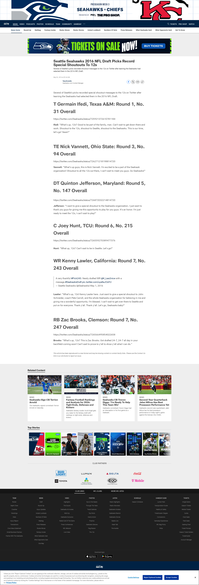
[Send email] (138, 83)
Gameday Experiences (161, 521)
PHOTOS (92, 498)
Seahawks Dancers (92, 524)
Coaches (14, 509)
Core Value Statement (14, 528)
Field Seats (186, 521)
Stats (14, 517)
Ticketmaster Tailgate (161, 513)
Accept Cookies (171, 577)
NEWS (41, 498)
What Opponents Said (41, 539)
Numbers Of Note (41, 517)
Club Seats (186, 517)
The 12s (91, 532)
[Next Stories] (167, 444)
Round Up (41, 505)
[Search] (168, 23)
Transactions (14, 524)
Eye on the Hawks (91, 502)
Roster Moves (41, 528)
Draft (41, 502)
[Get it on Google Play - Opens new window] (107, 557)
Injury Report (14, 521)
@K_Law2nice (108, 278)
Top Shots (92, 513)
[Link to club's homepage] (6, 24)
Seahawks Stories (114, 517)
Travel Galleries (92, 509)
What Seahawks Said (41, 536)
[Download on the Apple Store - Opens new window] (91, 557)
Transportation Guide (161, 505)
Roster (14, 502)
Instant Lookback (41, 513)
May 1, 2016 (96, 285)
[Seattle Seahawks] (99, 567)
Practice (91, 521)
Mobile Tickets (186, 509)
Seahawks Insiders (115, 509)
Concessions (161, 517)
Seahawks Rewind (114, 513)
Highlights (67, 502)
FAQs (161, 528)
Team (14, 498)
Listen (115, 498)
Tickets (186, 498)
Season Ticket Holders (186, 532)
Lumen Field (161, 502)
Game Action (92, 517)
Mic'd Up (67, 513)
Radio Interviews (115, 505)
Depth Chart (14, 505)
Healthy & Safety (161, 509)
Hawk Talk (115, 524)
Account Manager (186, 539)
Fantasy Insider (41, 532)
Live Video (67, 532)
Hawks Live (114, 521)
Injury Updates (41, 509)
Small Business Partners (14, 532)
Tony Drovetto (67, 81)
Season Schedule (137, 502)
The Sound (67, 505)
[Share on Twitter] (133, 83)
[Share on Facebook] (128, 83)
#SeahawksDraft (73, 282)
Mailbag (41, 521)
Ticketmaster (186, 536)
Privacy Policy (11, 583)
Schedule (137, 498)
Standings (14, 513)
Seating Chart (186, 524)
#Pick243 (76, 278)
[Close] (195, 577)
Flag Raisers (92, 528)
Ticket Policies (186, 528)
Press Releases (41, 524)
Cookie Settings (133, 577)
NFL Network (67, 528)
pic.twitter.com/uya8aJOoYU (96, 282)
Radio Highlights (115, 502)
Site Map (41, 543)
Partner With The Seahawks (14, 536)
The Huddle (114, 528)
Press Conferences (67, 524)
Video (67, 498)
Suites (186, 513)
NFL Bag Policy (161, 524)
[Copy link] (142, 82)
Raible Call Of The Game (67, 521)
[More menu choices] (84, 24)
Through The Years (92, 505)
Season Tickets (186, 505)
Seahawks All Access (67, 509)
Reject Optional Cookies (152, 577)
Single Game (186, 502)
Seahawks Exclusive (67, 517)
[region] (99, 577)
